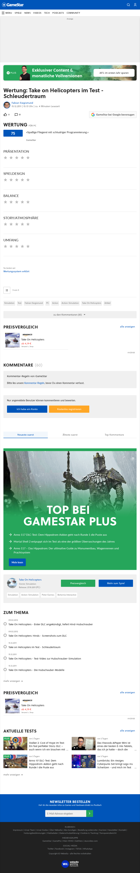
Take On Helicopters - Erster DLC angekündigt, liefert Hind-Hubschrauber (51, 624)
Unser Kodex (42, 829)
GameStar (47, 840)
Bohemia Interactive (67, 594)
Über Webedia (56, 829)
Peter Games (48, 594)
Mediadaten (52, 833)
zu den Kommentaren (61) (67, 314)
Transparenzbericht (107, 833)
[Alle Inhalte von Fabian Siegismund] (6, 105)
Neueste (25, 434)
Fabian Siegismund (22, 103)
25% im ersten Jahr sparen (114, 73)
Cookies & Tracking (89, 833)
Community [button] (73, 12)
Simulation (9, 303)
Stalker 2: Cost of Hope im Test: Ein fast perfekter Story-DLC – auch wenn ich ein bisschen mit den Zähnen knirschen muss (47, 748)
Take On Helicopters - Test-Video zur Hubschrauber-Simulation (45, 658)
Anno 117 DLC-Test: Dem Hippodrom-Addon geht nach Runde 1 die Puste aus (46, 764)
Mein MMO (68, 840)
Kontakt (122, 829)
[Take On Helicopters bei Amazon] (12, 340)
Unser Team (29, 829)
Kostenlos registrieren (69, 409)
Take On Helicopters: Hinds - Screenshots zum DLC (38, 635)
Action (55, 303)
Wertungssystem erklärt (16, 271)
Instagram (69, 848)
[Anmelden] (89, 813)
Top (114, 434)
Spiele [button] (18, 12)
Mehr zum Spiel (116, 583)
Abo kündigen (70, 829)
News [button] (27, 12)
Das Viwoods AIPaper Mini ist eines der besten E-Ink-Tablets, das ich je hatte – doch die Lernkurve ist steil (114, 748)
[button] (128, 5)
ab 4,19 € (26, 343)
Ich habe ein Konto (27, 409)
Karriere (102, 829)
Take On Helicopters (91, 303)
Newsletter (112, 829)
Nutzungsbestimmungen (35, 833)
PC (47, 303)
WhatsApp (88, 848)
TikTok (78, 848)
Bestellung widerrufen (88, 829)
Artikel (107, 303)
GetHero (79, 840)
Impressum (18, 829)
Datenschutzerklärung (69, 833)
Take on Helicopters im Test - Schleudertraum (34, 647)
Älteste (70, 434)
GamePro (57, 840)
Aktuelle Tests (20, 730)
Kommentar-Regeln (34, 383)
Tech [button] (47, 12)
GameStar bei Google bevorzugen (115, 114)
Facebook (59, 848)
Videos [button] (37, 12)
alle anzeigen (127, 326)
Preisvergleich (20, 326)
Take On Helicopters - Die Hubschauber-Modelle (36, 670)
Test (19, 303)
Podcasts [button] (58, 12)
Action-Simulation (70, 303)
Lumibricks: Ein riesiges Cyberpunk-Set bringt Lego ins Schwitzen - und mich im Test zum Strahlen (115, 765)
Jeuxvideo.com (91, 840)
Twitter (50, 848)
